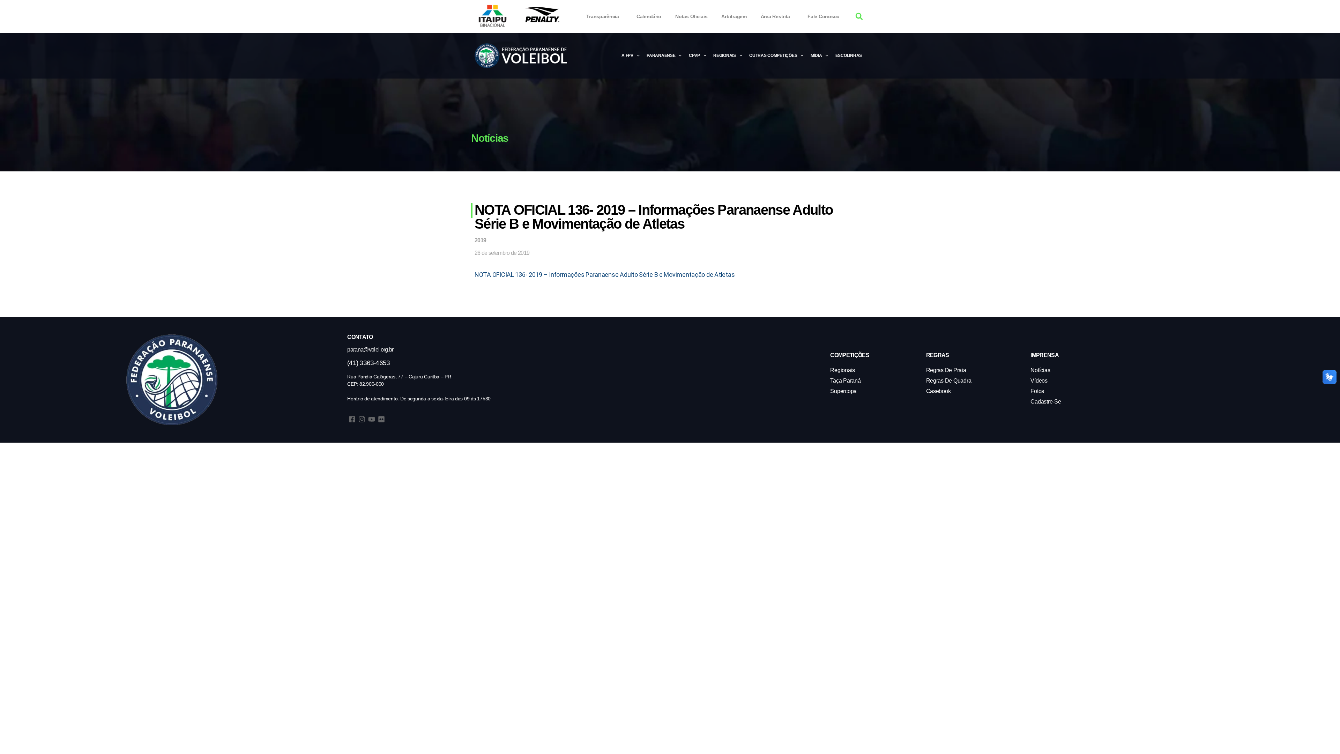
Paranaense (661, 55)
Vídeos (1038, 381)
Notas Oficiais (691, 16)
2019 (480, 240)
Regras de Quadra (949, 381)
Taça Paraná (845, 381)
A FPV (627, 55)
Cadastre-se (1045, 402)
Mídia (816, 55)
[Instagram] (362, 419)
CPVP (694, 55)
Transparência (602, 16)
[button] (859, 16)
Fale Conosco (823, 16)
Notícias (1040, 370)
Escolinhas (848, 55)
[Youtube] (372, 419)
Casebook (938, 391)
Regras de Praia (946, 370)
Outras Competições (773, 55)
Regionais (724, 55)
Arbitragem (733, 16)
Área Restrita (775, 16)
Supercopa (843, 391)
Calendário (648, 16)
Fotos (1037, 391)
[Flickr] (381, 419)
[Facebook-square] (352, 419)
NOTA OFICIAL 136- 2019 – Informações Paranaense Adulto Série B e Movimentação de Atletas (605, 274)
